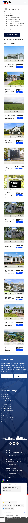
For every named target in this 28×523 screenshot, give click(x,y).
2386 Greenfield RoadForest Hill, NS (9, 324)
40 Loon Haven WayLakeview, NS (10, 220)
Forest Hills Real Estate (6, 413)
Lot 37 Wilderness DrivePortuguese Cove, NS (9, 195)
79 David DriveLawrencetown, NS (9, 141)
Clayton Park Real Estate (7, 400)
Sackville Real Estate (6, 398)
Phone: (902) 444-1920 (11, 473)
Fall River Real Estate (6, 415)
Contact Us (7, 376)
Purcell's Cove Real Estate (7, 419)
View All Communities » (6, 421)
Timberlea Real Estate (6, 404)
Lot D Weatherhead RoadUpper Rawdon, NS (10, 117)
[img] (26, 517)
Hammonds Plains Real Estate (8, 417)
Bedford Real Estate (6, 396)
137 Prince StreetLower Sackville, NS (9, 168)
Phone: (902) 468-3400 (11, 464)
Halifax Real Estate (5, 394)
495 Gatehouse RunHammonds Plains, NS (10, 91)
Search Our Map (13, 34)
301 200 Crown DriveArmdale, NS (8, 349)
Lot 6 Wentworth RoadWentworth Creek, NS (9, 272)
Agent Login (20, 376)
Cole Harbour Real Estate (7, 410)
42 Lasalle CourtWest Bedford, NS (9, 297)
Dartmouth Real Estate (6, 408)
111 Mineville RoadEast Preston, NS (9, 65)
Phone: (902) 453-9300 (11, 455)
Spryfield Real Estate (6, 406)
